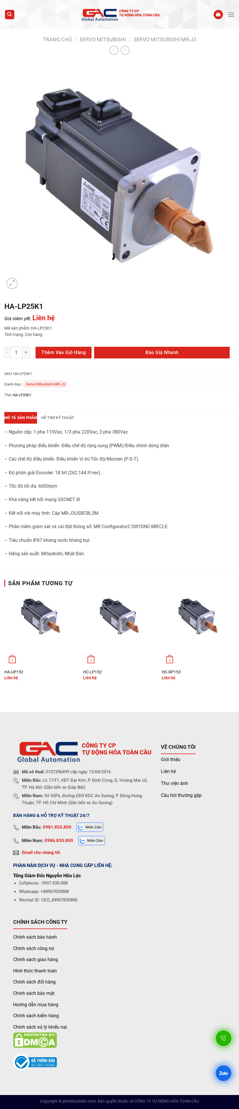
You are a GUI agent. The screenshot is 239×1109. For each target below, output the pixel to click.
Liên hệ (168, 771)
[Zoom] (12, 283)
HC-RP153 (171, 672)
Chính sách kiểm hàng (36, 1015)
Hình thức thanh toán (35, 971)
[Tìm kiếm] (10, 15)
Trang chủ (57, 39)
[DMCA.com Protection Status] (35, 1040)
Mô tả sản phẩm (20, 417)
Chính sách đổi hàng (34, 982)
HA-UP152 (13, 672)
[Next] (234, 641)
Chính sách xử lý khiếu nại (40, 1027)
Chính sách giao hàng (35, 959)
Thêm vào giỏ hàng (63, 352)
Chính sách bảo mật (34, 993)
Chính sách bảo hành (35, 937)
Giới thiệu (170, 759)
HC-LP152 (92, 672)
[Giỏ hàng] (218, 15)
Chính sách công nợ (33, 948)
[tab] (20, 418)
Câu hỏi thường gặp (181, 795)
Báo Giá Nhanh (161, 352)
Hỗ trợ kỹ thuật (57, 417)
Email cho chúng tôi (41, 852)
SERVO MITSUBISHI (103, 39)
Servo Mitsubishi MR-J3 (164, 39)
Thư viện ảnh (174, 783)
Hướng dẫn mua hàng (35, 1004)
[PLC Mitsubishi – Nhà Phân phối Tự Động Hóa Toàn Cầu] (119, 14)
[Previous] (4, 641)
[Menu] (231, 14)
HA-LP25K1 (22, 395)
